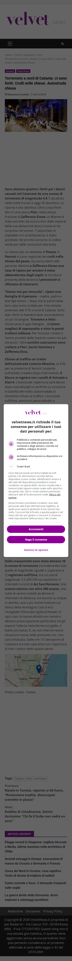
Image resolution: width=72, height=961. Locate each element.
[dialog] (36, 480)
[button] (36, 466)
